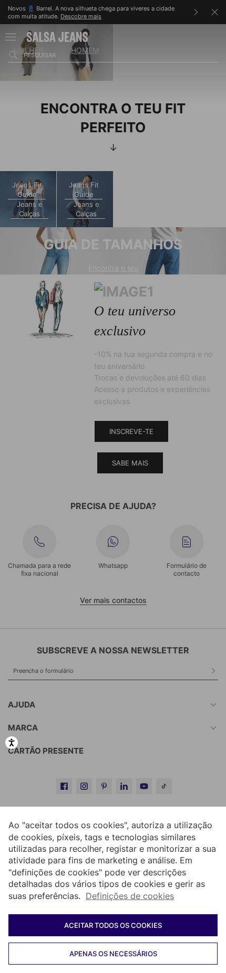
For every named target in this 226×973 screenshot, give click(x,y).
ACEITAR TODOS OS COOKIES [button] (113, 925)
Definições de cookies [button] (130, 896)
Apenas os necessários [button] (113, 953)
